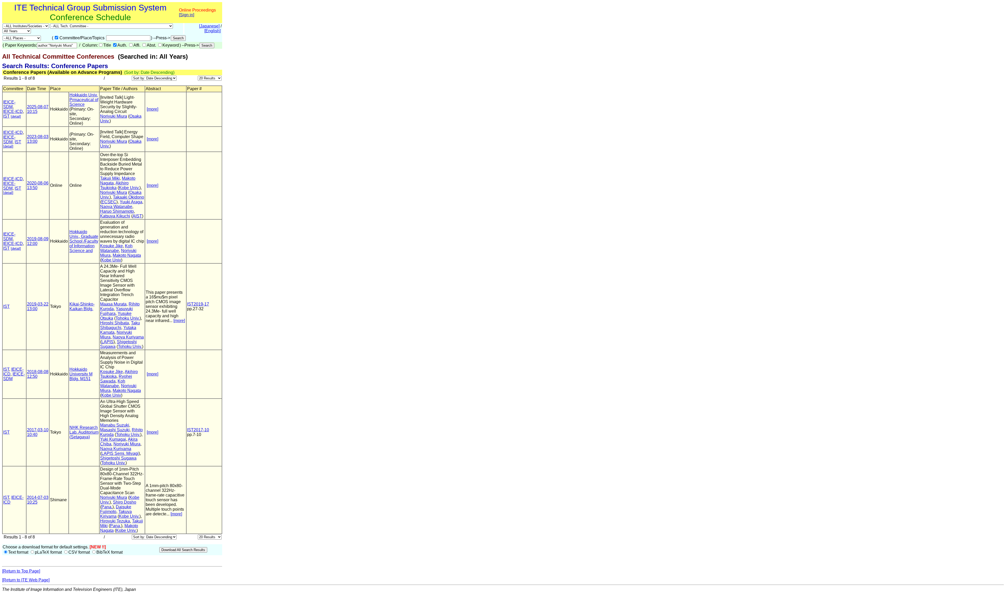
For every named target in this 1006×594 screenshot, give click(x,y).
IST (6, 116)
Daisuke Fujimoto (115, 509)
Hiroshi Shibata (114, 323)
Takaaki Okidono (128, 197)
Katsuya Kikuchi (115, 216)
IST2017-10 (198, 430)
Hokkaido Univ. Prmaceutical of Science (83, 100)
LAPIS (107, 342)
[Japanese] (209, 26)
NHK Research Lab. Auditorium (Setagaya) (84, 432)
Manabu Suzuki (114, 425)
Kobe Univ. (129, 188)
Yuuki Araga (131, 202)
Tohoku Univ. (128, 318)
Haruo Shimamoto (117, 211)
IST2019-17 (198, 304)
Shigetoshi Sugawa (118, 458)
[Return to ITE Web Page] (26, 580)
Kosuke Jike (111, 246)
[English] (212, 31)
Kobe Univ (111, 260)
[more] (152, 109)
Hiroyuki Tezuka (115, 521)
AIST (137, 216)
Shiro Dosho (124, 502)
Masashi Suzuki (115, 430)
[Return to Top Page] (21, 571)
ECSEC (108, 202)
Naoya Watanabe (116, 206)
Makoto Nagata (127, 255)
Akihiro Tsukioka (114, 185)
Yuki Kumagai (113, 439)
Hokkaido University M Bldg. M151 (80, 374)
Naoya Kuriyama (128, 337)
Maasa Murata (113, 304)
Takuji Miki (110, 178)
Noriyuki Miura (113, 116)
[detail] (16, 116)
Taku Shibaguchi (120, 325)
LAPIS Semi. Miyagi (120, 453)
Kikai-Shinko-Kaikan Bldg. (82, 306)
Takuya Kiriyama (116, 514)
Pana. (106, 507)
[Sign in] (186, 15)
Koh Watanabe (116, 248)
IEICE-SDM (9, 104)
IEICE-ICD (13, 111)
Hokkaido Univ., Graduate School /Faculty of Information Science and (83, 241)
